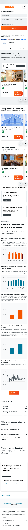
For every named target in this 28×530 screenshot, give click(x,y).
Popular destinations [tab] (18, 475)
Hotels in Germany (7, 503)
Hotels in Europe (18, 501)
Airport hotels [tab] (6, 475)
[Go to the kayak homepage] (9, 7)
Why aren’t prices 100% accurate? (11, 525)
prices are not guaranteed (7, 515)
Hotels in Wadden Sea (17, 503)
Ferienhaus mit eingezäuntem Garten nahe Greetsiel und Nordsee (12, 128)
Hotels (12, 501)
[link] (7, 200)
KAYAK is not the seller (8, 520)
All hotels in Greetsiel (6, 495)
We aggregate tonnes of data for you (11, 523)
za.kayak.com (6, 501)
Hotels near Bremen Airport (10, 483)
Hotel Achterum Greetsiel (9, 84)
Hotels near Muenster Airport (11, 486)
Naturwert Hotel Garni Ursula (10, 168)
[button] (2, 6)
